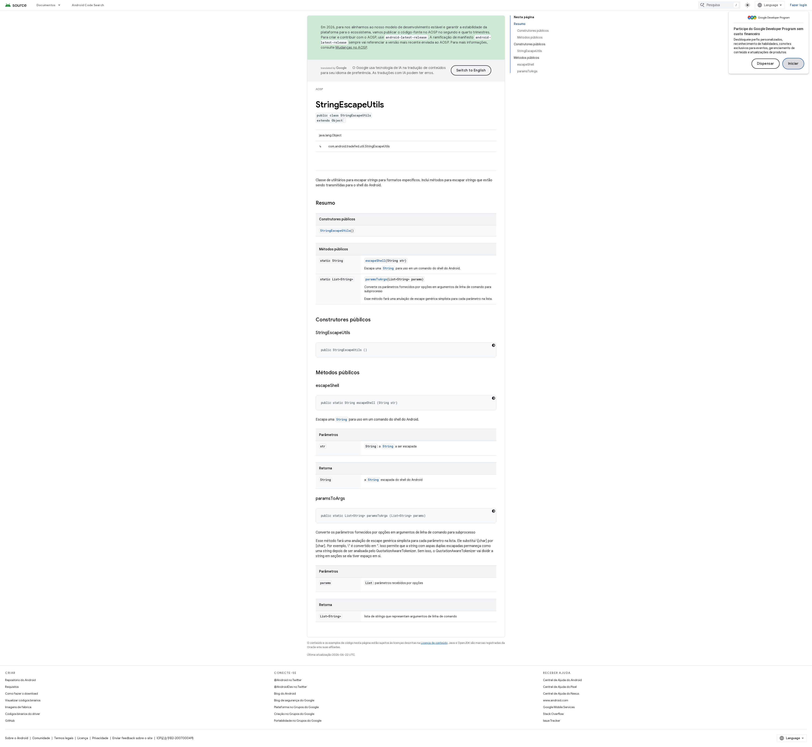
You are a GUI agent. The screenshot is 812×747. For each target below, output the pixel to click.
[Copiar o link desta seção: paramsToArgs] (349, 498)
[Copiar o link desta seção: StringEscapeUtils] (354, 333)
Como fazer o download (21, 693)
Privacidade (100, 738)
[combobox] (719, 5)
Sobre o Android (16, 738)
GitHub (10, 720)
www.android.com (555, 700)
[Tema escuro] (493, 345)
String (388, 268)
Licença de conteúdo (434, 643)
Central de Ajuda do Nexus (561, 693)
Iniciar (793, 64)
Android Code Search (88, 5)
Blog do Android (285, 693)
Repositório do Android (20, 680)
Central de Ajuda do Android (562, 680)
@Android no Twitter (288, 680)
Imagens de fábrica (18, 707)
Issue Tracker (551, 720)
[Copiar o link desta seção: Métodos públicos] (363, 373)
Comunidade (41, 738)
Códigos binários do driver (22, 714)
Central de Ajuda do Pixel (560, 687)
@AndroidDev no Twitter (290, 687)
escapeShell (375, 261)
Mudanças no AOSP (351, 47)
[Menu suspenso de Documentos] (61, 5)
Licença (82, 738)
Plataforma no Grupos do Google (296, 707)
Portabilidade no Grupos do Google (297, 720)
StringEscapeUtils (335, 231)
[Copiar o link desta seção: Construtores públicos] (375, 320)
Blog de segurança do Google (294, 700)
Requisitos (12, 687)
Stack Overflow (553, 714)
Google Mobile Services (559, 707)
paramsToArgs (376, 279)
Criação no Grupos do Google (294, 714)
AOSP (319, 89)
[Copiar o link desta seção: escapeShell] (343, 385)
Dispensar (765, 64)
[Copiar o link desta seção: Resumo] (339, 203)
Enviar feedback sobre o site (132, 738)
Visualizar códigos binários (22, 700)
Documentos (46, 5)
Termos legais (63, 738)
